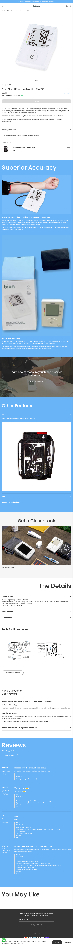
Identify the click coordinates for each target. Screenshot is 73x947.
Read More (67, 942)
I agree (57, 942)
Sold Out (36, 101)
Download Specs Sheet (12, 673)
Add (68, 149)
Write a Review (10, 756)
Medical (4, 11)
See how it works (37, 381)
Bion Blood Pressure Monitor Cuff (23, 148)
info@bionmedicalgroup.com (48, 865)
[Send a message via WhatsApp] (3, 940)
